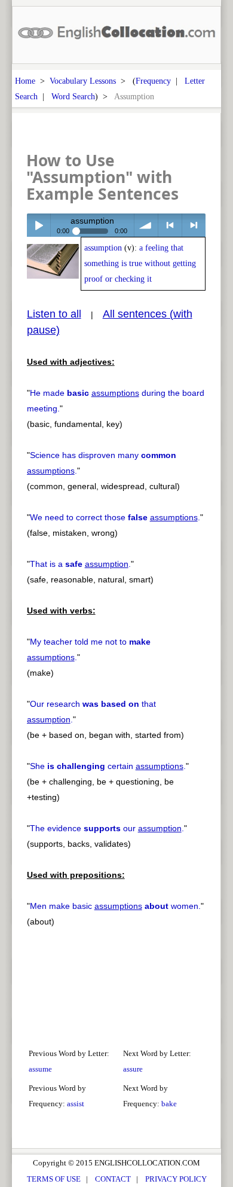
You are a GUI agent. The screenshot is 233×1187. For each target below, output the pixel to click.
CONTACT (113, 1178)
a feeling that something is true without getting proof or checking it (140, 263)
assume (40, 1068)
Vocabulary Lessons (83, 81)
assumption (103, 247)
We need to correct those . (115, 517)
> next (194, 225)
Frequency (153, 81)
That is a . (80, 564)
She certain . (108, 766)
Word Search (73, 96)
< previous (170, 225)
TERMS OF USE (54, 1178)
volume (146, 225)
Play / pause (38, 225)
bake (169, 1103)
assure (133, 1068)
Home (25, 81)
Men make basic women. (115, 906)
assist (75, 1103)
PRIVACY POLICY (176, 1178)
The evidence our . (107, 828)
